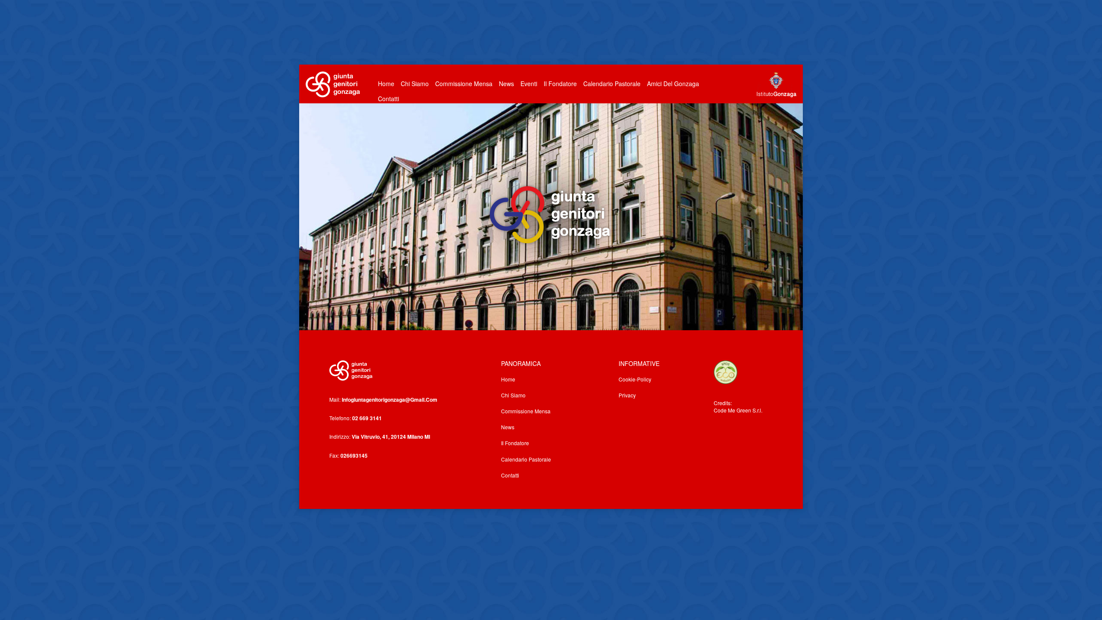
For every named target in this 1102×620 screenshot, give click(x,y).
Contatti (388, 98)
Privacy (627, 395)
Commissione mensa (526, 411)
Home (386, 83)
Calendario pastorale (612, 83)
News (506, 83)
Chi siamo (513, 395)
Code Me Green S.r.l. (738, 410)
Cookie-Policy (635, 379)
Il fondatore (560, 83)
